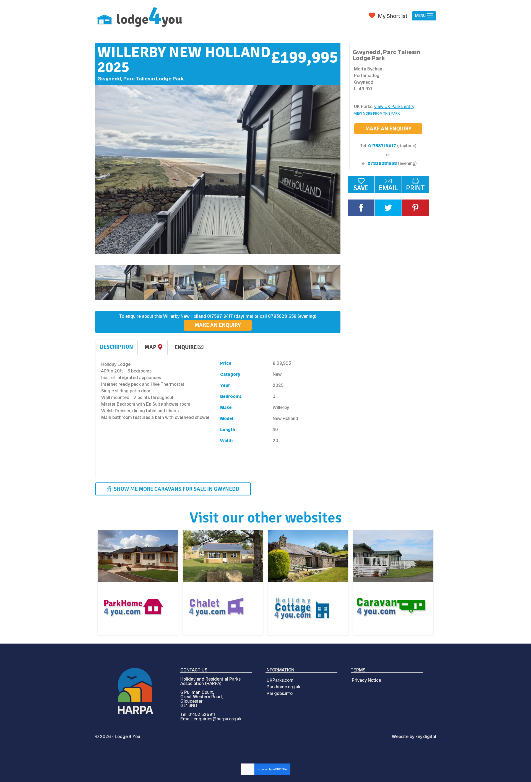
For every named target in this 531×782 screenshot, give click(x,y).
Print (415, 188)
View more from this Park (377, 113)
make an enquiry (388, 128)
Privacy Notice (366, 680)
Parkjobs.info (280, 693)
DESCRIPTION (116, 346)
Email (388, 188)
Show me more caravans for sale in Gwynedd (176, 489)
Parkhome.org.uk (283, 687)
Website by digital (414, 736)
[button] (424, 15)
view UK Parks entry (394, 106)
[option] (218, 169)
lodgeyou (149, 19)
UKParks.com (280, 680)
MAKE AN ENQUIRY (218, 325)
